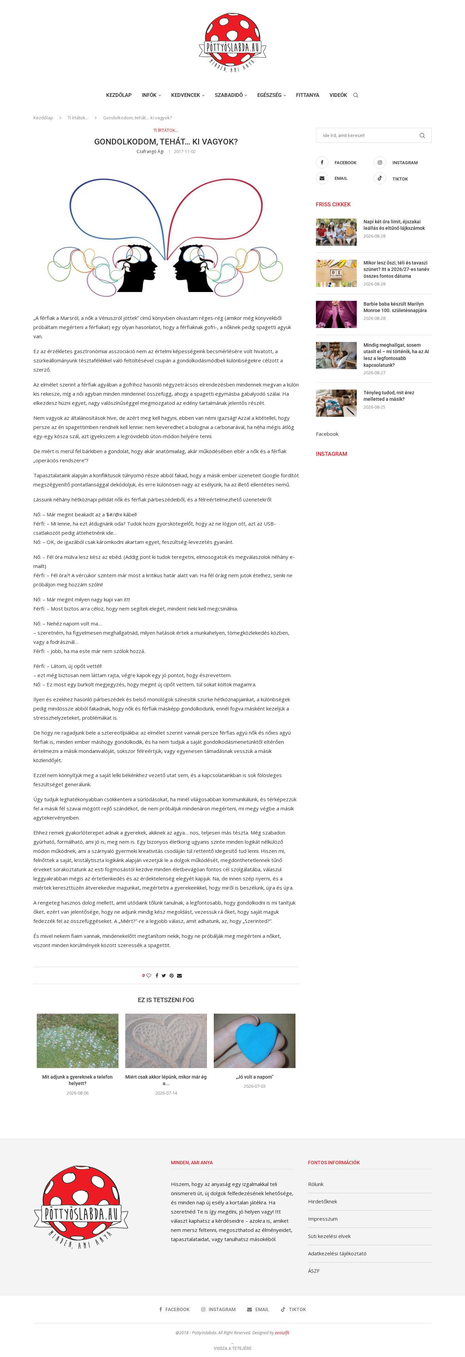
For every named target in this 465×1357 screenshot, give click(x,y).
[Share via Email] (179, 975)
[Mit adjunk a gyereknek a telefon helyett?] (77, 1041)
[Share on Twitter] (164, 975)
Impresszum (323, 1218)
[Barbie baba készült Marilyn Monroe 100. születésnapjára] (336, 314)
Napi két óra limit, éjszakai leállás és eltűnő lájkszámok (394, 225)
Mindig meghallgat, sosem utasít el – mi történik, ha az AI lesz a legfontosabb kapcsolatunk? (396, 355)
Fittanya (307, 95)
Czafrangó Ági (150, 151)
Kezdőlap (119, 95)
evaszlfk (282, 1333)
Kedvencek (185, 95)
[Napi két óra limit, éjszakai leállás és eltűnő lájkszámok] (336, 232)
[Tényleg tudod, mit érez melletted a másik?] (336, 403)
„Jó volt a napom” (254, 1077)
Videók (338, 95)
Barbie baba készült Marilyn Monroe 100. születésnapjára (395, 307)
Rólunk (315, 1184)
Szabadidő (229, 95)
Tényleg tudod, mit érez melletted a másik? (389, 396)
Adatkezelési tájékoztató (337, 1253)
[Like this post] (148, 975)
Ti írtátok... (78, 118)
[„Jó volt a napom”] (254, 1041)
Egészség (269, 95)
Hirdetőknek (322, 1201)
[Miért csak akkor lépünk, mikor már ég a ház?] (166, 1041)
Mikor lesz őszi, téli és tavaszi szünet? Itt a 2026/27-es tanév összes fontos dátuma (396, 269)
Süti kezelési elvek (329, 1236)
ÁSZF (314, 1270)
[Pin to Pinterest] (172, 975)
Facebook (327, 433)
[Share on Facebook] (157, 975)
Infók (149, 95)
